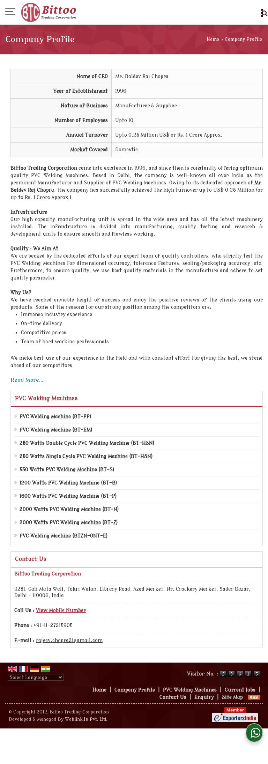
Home (213, 39)
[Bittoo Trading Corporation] (50, 12)
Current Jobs (240, 690)
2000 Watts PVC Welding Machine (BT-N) (69, 509)
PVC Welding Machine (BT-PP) (55, 416)
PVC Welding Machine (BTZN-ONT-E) (64, 535)
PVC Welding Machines (46, 398)
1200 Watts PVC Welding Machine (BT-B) (68, 483)
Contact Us (172, 697)
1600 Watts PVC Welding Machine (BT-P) (68, 496)
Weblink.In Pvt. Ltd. (86, 719)
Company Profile (134, 690)
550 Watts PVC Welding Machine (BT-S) (67, 469)
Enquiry (204, 697)
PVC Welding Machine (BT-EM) (56, 430)
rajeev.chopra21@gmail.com (69, 640)
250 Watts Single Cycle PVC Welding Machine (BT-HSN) (86, 456)
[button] (61, 610)
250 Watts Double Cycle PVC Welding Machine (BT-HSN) (87, 443)
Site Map (232, 697)
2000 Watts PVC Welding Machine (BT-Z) (69, 522)
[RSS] (254, 697)
